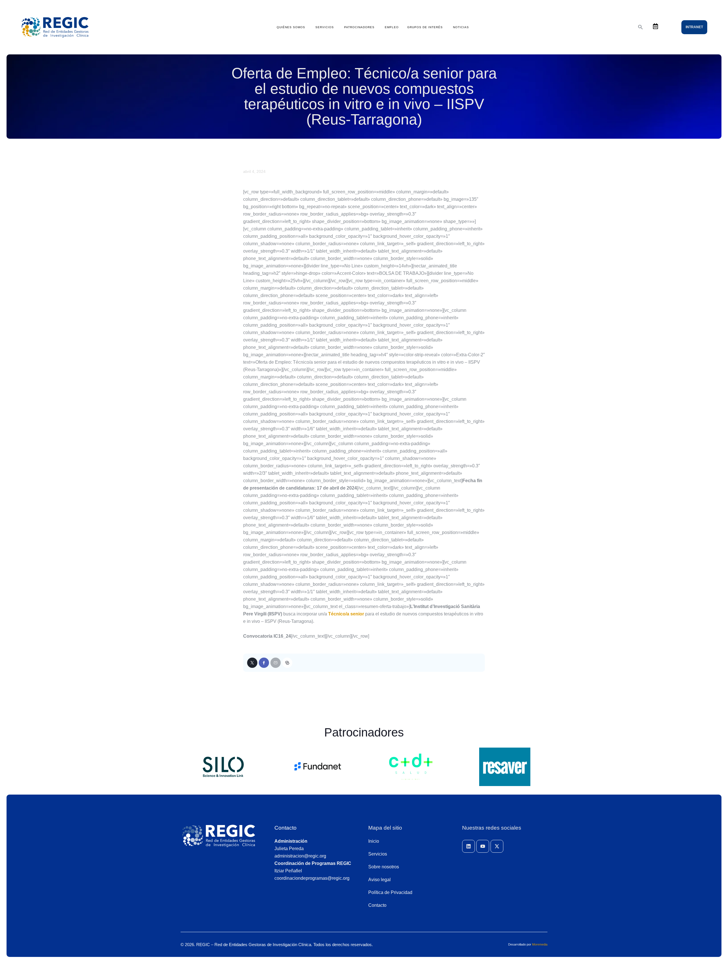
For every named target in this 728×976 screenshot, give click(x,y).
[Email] (275, 663)
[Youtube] (482, 846)
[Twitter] (252, 663)
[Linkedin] (468, 846)
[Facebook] (264, 663)
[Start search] (640, 27)
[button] (287, 663)
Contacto (285, 828)
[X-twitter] (497, 846)
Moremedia (539, 944)
